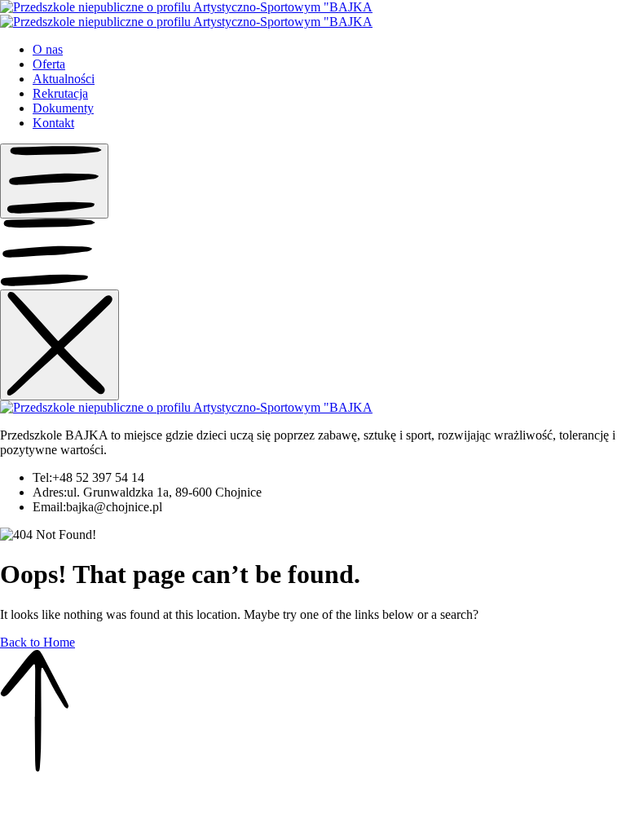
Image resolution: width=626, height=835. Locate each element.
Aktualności (64, 79)
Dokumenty (63, 108)
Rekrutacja (60, 93)
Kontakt (53, 123)
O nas (48, 49)
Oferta (49, 64)
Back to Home (37, 642)
